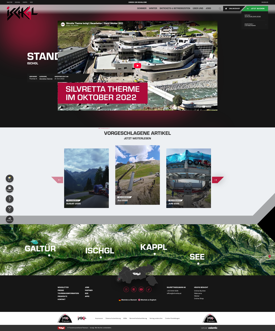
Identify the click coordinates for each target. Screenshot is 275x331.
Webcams (198, 293)
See (31, 2)
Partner (88, 290)
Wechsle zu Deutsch (129, 300)
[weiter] (218, 180)
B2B (86, 293)
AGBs (125, 318)
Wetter (196, 296)
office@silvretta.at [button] (174, 293)
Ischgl (17, 2)
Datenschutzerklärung (113, 318)
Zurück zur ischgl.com (137, 2)
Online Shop (199, 298)
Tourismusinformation (68, 293)
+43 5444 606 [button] (172, 291)
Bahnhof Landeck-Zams (259, 256)
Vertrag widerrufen (156, 318)
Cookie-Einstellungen (172, 318)
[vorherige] (57, 180)
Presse (61, 290)
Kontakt (61, 299)
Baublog (265, 2)
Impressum (99, 318)
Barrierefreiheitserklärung (138, 318)
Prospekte (62, 296)
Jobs (87, 287)
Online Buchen (200, 291)
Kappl (25, 2)
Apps (87, 296)
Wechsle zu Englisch (148, 300)
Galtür (9, 2)
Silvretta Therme (45, 79)
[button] (220, 8)
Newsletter (63, 287)
